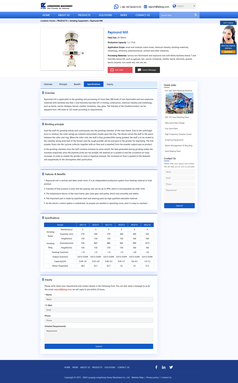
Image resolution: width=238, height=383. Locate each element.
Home (52, 20)
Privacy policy (152, 377)
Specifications (93, 84)
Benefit (77, 84)
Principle (63, 84)
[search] (196, 15)
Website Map (138, 377)
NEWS (123, 15)
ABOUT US (64, 15)
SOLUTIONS (105, 15)
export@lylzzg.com (62, 289)
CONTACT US (143, 15)
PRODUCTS (84, 15)
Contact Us (166, 377)
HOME (46, 15)
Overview (48, 84)
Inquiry (110, 84)
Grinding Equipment (79, 20)
